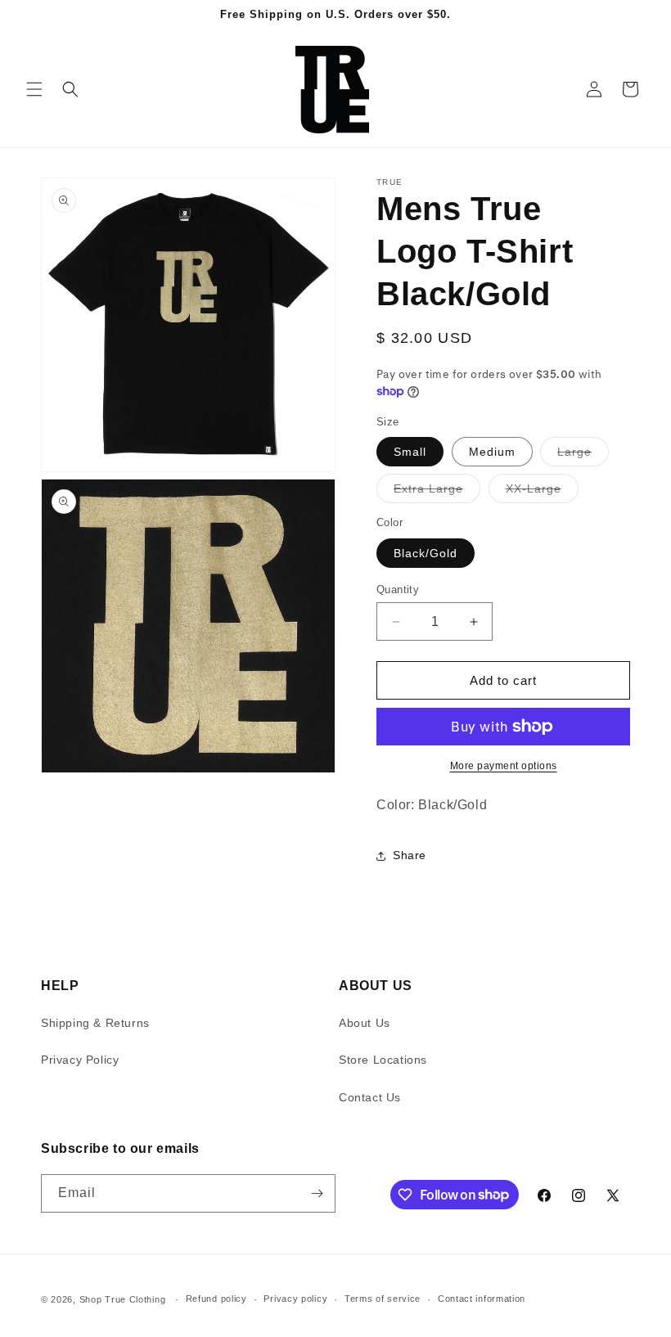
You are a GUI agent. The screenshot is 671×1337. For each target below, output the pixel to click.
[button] (34, 89)
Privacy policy (295, 1298)
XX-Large (542, 492)
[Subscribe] (317, 1193)
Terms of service (383, 1298)
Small (410, 451)
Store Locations (383, 1059)
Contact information (481, 1298)
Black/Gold (425, 553)
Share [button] (409, 855)
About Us (364, 1022)
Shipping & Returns (95, 1022)
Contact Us (370, 1097)
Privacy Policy (80, 1059)
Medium (492, 451)
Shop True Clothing (122, 1299)
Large (583, 455)
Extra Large (437, 492)
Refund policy (216, 1298)
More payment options (503, 766)
